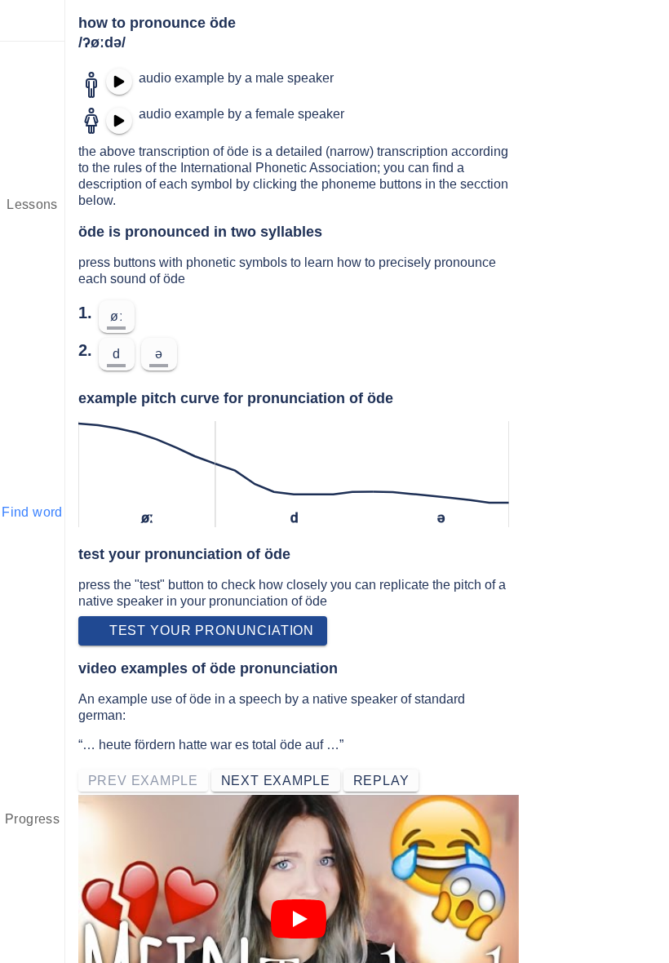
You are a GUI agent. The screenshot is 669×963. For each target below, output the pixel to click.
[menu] (32, 20)
